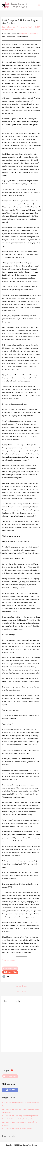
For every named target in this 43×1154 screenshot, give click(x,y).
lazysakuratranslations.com (29, 33)
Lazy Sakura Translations (19, 5)
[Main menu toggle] (39, 5)
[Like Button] (3, 976)
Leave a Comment (8, 27)
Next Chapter (21, 991)
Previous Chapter (21, 986)
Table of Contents (8, 960)
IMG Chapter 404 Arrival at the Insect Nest (17, 1129)
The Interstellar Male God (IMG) (28, 27)
